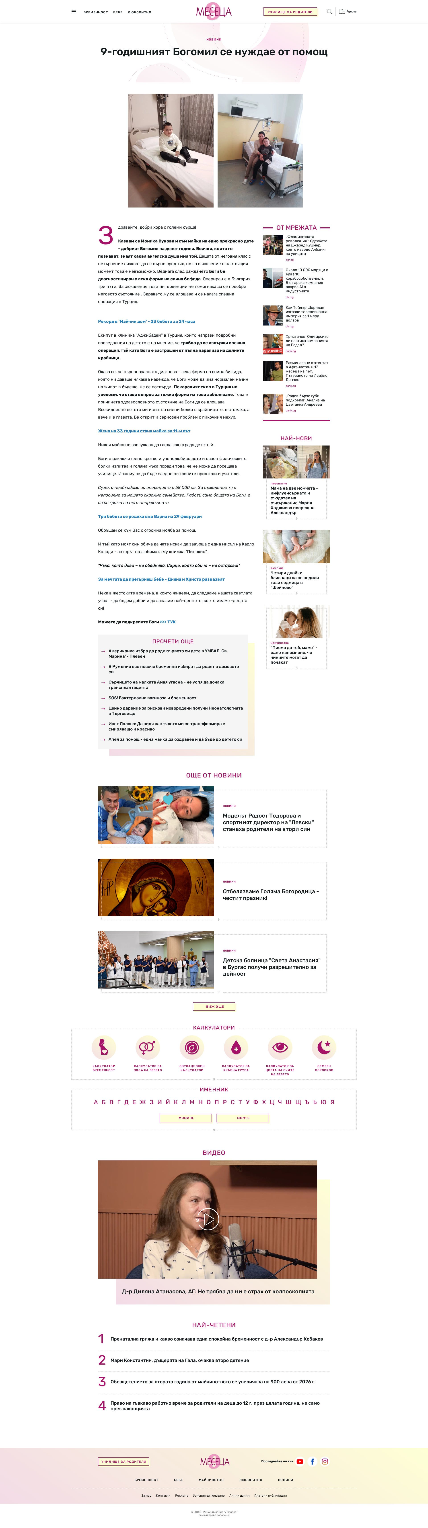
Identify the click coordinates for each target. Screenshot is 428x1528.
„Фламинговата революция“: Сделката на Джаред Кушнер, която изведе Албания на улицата (306, 245)
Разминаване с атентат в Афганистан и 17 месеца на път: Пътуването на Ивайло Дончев (307, 371)
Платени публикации (270, 1495)
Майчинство (280, 643)
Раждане (277, 568)
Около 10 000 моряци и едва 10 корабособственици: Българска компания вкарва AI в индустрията (307, 280)
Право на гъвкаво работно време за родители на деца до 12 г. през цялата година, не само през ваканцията (215, 1405)
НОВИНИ (285, 1480)
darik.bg (291, 351)
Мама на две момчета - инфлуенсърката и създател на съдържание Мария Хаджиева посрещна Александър (294, 500)
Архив (351, 11)
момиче (186, 1118)
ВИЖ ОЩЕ (215, 1007)
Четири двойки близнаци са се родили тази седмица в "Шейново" (295, 580)
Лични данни (239, 1495)
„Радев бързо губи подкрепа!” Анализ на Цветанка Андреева (305, 400)
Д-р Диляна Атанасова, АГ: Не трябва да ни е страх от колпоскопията (218, 1291)
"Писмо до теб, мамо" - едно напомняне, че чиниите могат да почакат (294, 655)
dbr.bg (290, 259)
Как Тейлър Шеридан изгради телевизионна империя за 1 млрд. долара (306, 313)
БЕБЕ (178, 1480)
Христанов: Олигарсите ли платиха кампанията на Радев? (307, 340)
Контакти (163, 1495)
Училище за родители (290, 12)
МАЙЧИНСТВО (211, 1480)
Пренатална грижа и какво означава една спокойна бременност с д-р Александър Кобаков (217, 1339)
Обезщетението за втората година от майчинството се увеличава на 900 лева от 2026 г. (213, 1381)
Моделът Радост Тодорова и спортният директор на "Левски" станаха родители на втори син (268, 822)
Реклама (181, 1495)
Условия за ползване (209, 1495)
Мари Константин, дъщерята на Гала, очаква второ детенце (180, 1360)
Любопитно (279, 483)
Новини (214, 39)
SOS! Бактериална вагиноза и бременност (152, 697)
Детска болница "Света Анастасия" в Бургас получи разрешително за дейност (272, 967)
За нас (146, 1495)
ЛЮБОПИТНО (250, 1480)
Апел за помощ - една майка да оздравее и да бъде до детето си (175, 739)
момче (243, 1118)
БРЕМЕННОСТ (146, 1480)
